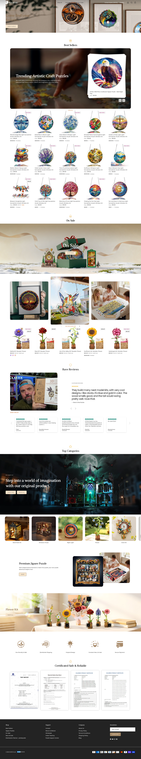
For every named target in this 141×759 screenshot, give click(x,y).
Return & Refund (50, 731)
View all (70, 110)
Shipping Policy (83, 735)
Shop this (11, 492)
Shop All (59, 2)
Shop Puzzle (12, 26)
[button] (12, 423)
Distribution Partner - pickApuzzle (16, 738)
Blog (80, 738)
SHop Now (70, 253)
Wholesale (49, 733)
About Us (81, 728)
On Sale (8, 733)
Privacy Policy (83, 731)
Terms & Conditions (84, 733)
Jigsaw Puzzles (10, 731)
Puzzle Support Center (52, 738)
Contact (48, 728)
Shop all (22, 492)
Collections (68, 2)
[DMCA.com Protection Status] (21, 752)
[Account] (127, 3)
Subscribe (115, 734)
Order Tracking (50, 735)
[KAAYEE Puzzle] (11, 2)
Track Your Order (78, 2)
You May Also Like (70, 326)
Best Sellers (9, 728)
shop (22, 574)
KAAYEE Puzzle (12, 752)
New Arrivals (9, 735)
